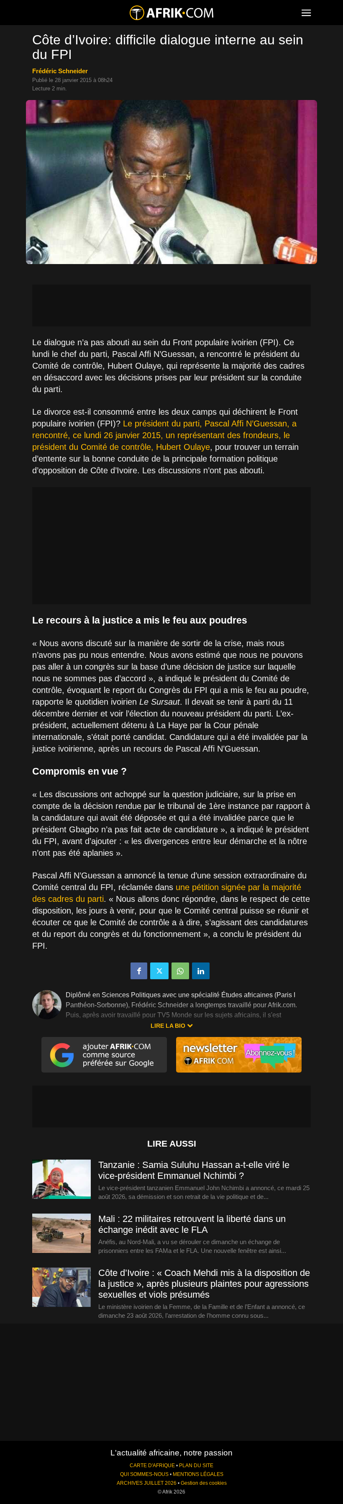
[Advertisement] (171, 305)
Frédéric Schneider (60, 70)
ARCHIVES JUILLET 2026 (147, 1483)
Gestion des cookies (204, 1483)
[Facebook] (139, 970)
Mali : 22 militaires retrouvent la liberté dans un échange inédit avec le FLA (192, 1224)
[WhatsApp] (180, 970)
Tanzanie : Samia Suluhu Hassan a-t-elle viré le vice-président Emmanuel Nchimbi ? (193, 1170)
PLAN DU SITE (196, 1465)
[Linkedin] (201, 970)
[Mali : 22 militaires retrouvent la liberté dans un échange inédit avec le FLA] (61, 1234)
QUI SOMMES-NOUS (144, 1474)
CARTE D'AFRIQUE (152, 1465)
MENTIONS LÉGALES (198, 1474)
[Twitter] (159, 970)
